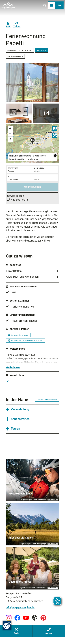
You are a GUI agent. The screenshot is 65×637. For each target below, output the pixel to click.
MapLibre (14, 155)
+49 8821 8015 (19, 199)
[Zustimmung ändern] (7, 625)
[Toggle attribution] (55, 155)
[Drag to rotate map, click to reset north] (10, 139)
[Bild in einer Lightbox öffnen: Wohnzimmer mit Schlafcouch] (46, 113)
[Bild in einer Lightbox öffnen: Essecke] (19, 113)
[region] (32, 143)
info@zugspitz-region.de (20, 607)
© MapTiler (38, 155)
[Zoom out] (10, 133)
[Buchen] (60, 5)
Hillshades (25, 155)
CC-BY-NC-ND (53, 499)
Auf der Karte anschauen (47, 400)
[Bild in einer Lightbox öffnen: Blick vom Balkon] (32, 82)
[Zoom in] (10, 128)
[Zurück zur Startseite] (8, 5)
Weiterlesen (13, 367)
